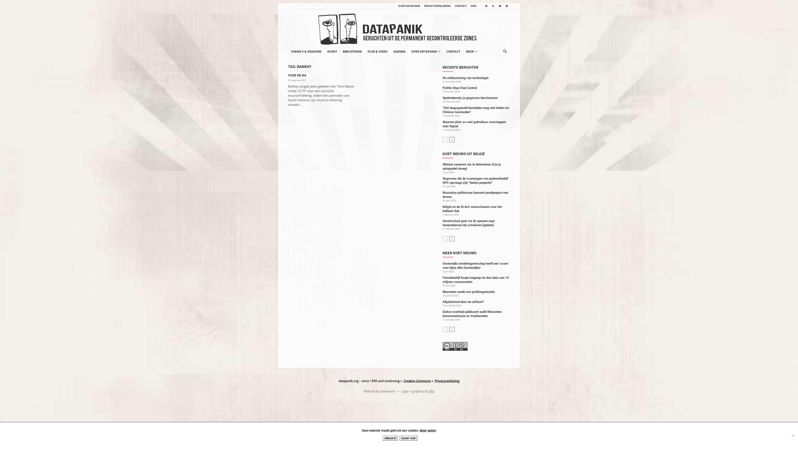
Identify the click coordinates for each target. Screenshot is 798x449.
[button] (505, 52)
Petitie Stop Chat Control (460, 88)
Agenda (399, 51)
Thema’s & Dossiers (306, 51)
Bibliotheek (352, 51)
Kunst (332, 51)
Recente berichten (460, 67)
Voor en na (297, 75)
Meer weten (428, 430)
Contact (461, 6)
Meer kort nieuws (459, 253)
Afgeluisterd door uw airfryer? (463, 302)
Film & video (378, 51)
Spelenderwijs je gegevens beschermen (470, 98)
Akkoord (390, 438)
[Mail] (486, 6)
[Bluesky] (500, 6)
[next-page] (451, 139)
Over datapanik (409, 6)
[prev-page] (445, 139)
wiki (474, 6)
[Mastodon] (507, 6)
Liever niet (408, 438)
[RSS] (493, 6)
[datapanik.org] (399, 28)
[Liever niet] (793, 435)
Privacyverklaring (437, 6)
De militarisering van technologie (466, 78)
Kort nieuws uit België (464, 154)
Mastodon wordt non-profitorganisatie (469, 292)
